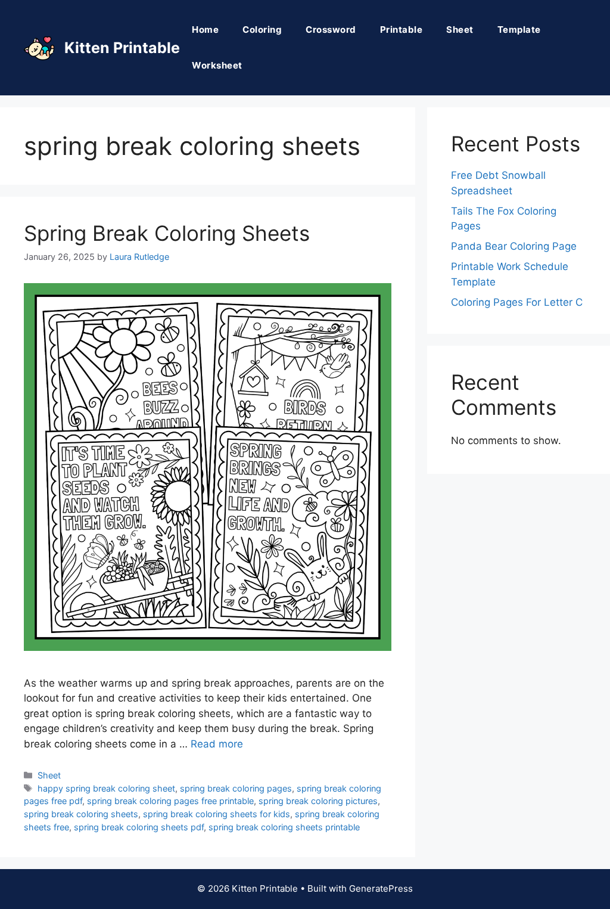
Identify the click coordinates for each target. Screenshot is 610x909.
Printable (401, 29)
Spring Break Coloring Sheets (167, 233)
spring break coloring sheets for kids (216, 814)
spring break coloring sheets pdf (139, 827)
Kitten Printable (122, 48)
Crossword (331, 29)
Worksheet (217, 65)
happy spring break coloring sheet (106, 788)
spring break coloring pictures (318, 801)
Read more (217, 744)
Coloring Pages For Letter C (517, 302)
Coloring (262, 29)
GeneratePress (381, 888)
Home (205, 29)
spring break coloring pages (236, 788)
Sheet (460, 29)
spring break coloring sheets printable (284, 827)
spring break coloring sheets (81, 814)
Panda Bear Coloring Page (514, 246)
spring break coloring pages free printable (170, 801)
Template (519, 29)
